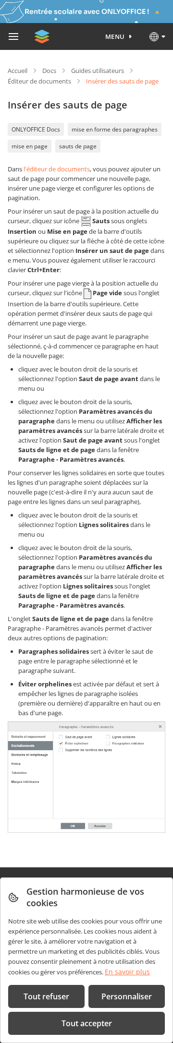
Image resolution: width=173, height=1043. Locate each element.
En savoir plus (127, 971)
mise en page (30, 146)
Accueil (17, 70)
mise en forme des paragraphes (115, 129)
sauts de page (78, 146)
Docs (49, 70)
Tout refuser (46, 996)
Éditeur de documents (39, 81)
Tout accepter (87, 1023)
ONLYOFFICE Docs (36, 129)
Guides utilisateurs (97, 70)
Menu (115, 36)
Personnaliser (126, 996)
